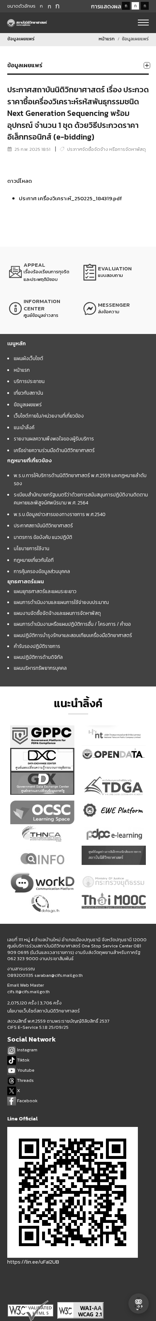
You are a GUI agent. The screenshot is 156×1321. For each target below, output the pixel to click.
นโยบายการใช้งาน (31, 548)
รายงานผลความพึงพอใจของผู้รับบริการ (54, 438)
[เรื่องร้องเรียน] (41, 272)
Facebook (26, 1100)
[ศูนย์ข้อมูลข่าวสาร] (41, 308)
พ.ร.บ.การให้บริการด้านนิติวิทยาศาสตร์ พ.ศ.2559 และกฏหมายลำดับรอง (80, 479)
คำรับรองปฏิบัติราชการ (37, 646)
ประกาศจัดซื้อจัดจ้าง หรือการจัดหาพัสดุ (106, 149)
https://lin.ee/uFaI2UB (33, 1261)
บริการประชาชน (29, 381)
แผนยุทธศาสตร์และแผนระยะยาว (45, 591)
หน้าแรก (107, 38)
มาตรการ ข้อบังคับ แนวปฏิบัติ (43, 537)
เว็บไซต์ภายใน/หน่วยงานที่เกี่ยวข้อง (49, 415)
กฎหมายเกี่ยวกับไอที (34, 560)
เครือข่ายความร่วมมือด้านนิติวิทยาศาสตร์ (54, 450)
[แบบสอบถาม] (115, 272)
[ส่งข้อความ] (115, 308)
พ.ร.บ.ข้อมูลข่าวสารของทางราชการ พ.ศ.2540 (60, 514)
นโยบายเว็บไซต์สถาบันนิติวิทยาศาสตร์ (43, 1011)
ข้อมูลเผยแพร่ (28, 404)
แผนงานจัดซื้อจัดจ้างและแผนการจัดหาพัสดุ (57, 613)
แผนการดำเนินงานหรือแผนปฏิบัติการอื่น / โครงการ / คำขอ (72, 624)
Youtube (25, 1070)
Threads (25, 1080)
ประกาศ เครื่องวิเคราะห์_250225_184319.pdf (70, 198)
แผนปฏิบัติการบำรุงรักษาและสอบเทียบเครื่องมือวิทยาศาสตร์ (73, 635)
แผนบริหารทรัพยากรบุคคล (40, 668)
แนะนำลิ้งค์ (24, 427)
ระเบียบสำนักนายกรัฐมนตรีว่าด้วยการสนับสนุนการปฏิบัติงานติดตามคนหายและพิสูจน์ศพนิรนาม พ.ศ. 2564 (81, 498)
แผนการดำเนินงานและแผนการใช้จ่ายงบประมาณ (61, 602)
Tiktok (22, 1059)
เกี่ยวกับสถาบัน (28, 392)
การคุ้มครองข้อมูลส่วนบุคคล (42, 571)
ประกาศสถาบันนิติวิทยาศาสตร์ (43, 525)
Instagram (26, 1049)
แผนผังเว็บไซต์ (28, 358)
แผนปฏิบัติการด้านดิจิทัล (38, 657)
